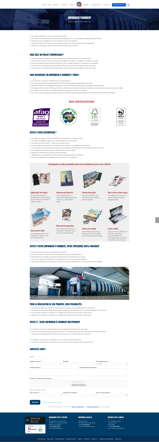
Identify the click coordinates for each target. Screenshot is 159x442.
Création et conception (70, 393)
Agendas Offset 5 (59, 439)
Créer (49, 5)
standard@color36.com (88, 426)
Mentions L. (95, 439)
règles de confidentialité (77, 407)
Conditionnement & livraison (88, 367)
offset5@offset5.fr (58, 428)
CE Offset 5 (87, 439)
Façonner (64, 5)
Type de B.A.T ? (35, 393)
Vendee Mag (50, 439)
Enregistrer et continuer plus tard (52, 402)
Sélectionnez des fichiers (78, 385)
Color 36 (80, 439)
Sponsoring (118, 439)
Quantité (65, 361)
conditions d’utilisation (93, 407)
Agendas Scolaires (71, 439)
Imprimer (55, 5)
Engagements (96, 5)
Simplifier (86, 5)
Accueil (44, 5)
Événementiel (41, 439)
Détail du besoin (35, 367)
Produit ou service (36, 361)
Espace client (128, 5)
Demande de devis (118, 5)
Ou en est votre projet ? (103, 393)
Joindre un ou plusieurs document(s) (40, 378)
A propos (106, 5)
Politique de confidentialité (106, 439)
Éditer (72, 5)
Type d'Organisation (102, 361)
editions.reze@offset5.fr (118, 428)
